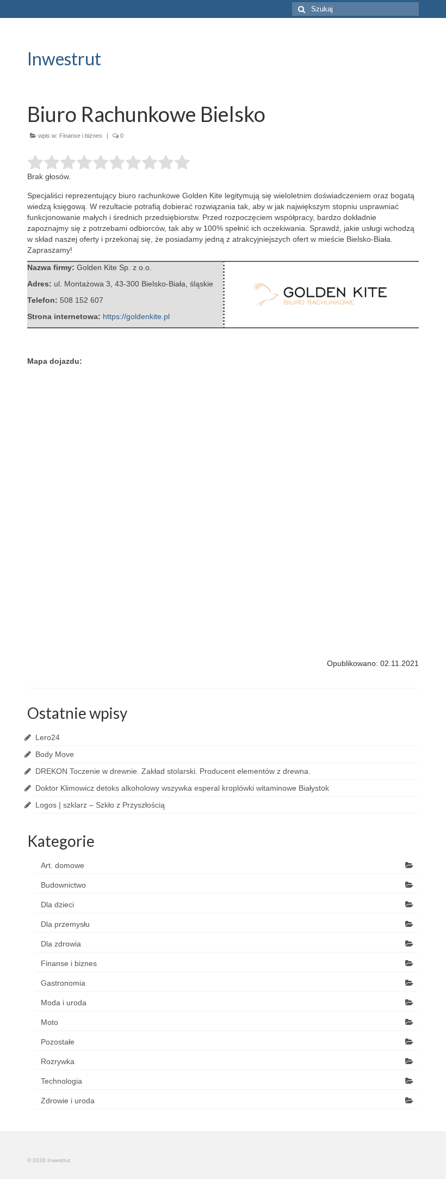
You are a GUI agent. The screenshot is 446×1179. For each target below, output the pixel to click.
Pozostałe (58, 1041)
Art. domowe (62, 865)
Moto (49, 1022)
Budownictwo (63, 885)
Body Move (54, 754)
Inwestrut (64, 58)
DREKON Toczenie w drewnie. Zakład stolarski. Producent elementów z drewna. (173, 771)
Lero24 (47, 737)
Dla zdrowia (61, 943)
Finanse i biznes (80, 135)
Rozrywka (58, 1061)
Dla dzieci (57, 904)
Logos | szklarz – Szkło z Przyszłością (100, 805)
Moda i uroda (63, 1002)
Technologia (61, 1081)
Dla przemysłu (65, 924)
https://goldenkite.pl (136, 316)
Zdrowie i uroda (68, 1100)
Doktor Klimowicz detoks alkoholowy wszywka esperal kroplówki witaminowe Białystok (182, 788)
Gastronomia (63, 983)
